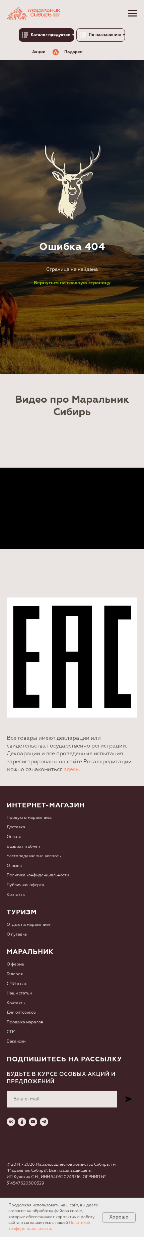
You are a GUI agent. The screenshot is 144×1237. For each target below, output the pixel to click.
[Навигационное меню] (132, 13)
